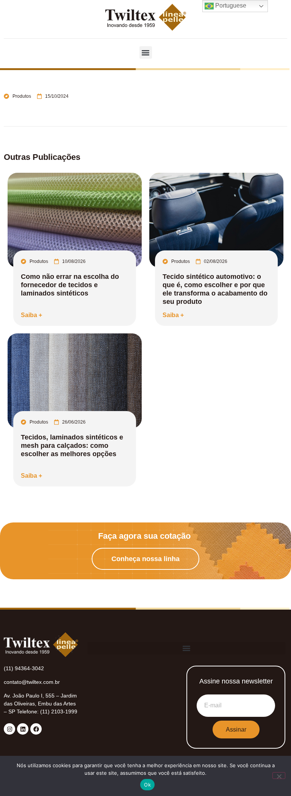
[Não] (278, 775)
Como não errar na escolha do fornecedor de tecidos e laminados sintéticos (70, 285)
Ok (147, 785)
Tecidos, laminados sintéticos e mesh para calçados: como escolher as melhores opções (72, 445)
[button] (145, 52)
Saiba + (31, 315)
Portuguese (230, 5)
